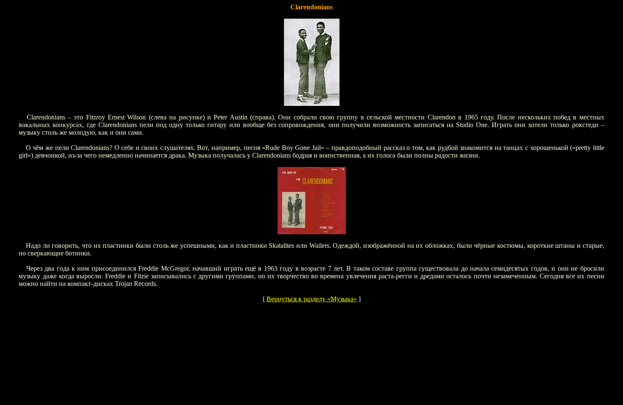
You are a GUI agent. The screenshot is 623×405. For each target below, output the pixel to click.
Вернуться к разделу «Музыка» (312, 298)
